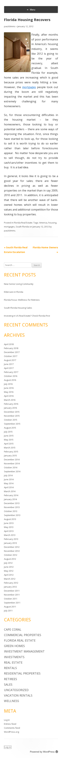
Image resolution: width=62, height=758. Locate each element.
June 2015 (9, 435)
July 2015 (8, 431)
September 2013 (12, 515)
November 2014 (12, 463)
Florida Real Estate (23, 222)
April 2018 (9, 344)
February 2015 (11, 451)
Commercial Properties (22, 635)
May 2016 (8, 391)
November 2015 (12, 415)
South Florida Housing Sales (18, 307)
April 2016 (9, 395)
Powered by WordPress (42, 751)
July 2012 (8, 562)
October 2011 (10, 598)
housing (52, 222)
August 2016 (10, 380)
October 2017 (10, 356)
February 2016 (11, 403)
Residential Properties (22, 673)
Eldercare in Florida (13, 291)
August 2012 (10, 558)
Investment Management (24, 651)
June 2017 (9, 364)
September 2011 (12, 602)
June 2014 (9, 479)
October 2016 (10, 376)
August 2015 (10, 427)
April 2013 (9, 531)
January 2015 (10, 455)
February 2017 (11, 372)
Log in (7, 719)
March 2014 (9, 491)
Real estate (13, 662)
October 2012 (10, 554)
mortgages (29, 87)
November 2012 (12, 550)
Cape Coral (12, 629)
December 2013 (12, 503)
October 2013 (10, 511)
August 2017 (10, 360)
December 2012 (12, 546)
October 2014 (10, 467)
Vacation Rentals (18, 695)
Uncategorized (16, 690)
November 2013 (12, 507)
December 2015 (12, 411)
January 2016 (10, 407)
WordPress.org (11, 731)
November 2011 (12, 594)
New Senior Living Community (18, 283)
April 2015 (9, 443)
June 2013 (9, 523)
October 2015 (10, 419)
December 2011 (12, 590)
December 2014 (12, 459)
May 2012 (8, 570)
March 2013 (9, 535)
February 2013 (11, 539)
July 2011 (8, 610)
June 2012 (9, 566)
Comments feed (12, 727)
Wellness (11, 701)
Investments (14, 657)
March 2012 (9, 578)
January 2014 (10, 499)
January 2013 (10, 542)
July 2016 (8, 383)
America (43, 222)
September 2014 (12, 471)
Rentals (10, 668)
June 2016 (9, 387)
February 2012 (11, 582)
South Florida (22, 226)
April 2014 (9, 487)
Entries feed (10, 723)
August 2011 (10, 606)
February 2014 (11, 495)
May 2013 (8, 527)
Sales (8, 684)
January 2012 (10, 586)
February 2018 (11, 348)
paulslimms (9, 26)
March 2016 (9, 399)
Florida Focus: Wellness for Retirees (22, 299)
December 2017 (12, 352)
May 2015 (8, 439)
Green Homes (14, 646)
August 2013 (10, 519)
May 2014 (8, 483)
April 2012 (9, 574)
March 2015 (9, 447)
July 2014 (8, 475)
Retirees (10, 679)
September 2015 (12, 423)
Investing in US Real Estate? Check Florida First (27, 315)
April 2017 (9, 368)
